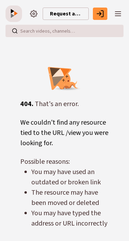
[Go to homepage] (15, 13)
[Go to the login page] (100, 14)
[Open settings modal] (33, 14)
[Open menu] (118, 14)
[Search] (15, 31)
